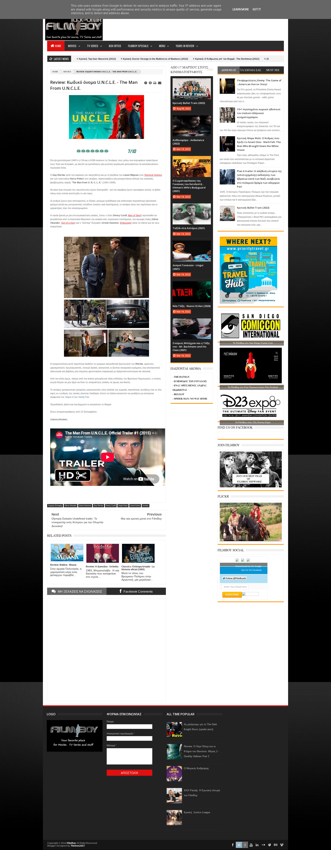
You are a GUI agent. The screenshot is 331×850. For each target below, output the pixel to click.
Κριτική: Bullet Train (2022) (253, 207)
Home (58, 46)
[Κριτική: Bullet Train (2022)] (192, 82)
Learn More (241, 9)
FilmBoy (71, 843)
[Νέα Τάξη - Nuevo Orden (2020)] (192, 285)
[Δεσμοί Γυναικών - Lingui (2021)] (192, 244)
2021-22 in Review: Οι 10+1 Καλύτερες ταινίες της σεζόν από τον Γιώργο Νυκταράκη (264, 59)
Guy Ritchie (98, 506)
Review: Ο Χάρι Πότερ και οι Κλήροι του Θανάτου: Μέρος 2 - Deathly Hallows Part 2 (201, 751)
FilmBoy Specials (138, 46)
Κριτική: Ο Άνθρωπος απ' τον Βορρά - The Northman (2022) (180, 59)
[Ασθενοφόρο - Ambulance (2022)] (192, 119)
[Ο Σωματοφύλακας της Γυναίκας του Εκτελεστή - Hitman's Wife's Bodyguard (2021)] (192, 160)
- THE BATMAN (181, 377)
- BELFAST (178, 394)
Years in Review (185, 46)
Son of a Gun (68, 223)
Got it (257, 9)
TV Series (92, 46)
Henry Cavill (111, 506)
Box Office (115, 46)
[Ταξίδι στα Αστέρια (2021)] (192, 207)
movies (67, 72)
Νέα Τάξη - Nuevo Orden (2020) (192, 306)
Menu (162, 46)
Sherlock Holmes (153, 175)
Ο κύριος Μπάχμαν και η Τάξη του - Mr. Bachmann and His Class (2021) (191, 346)
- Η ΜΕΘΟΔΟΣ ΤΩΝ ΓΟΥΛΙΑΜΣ (190, 381)
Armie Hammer (85, 506)
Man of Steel (134, 215)
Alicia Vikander (70, 506)
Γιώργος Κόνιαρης (55, 506)
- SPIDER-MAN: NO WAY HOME (190, 398)
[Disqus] (106, 649)
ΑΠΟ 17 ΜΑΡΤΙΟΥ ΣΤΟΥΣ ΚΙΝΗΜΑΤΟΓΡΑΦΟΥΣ (189, 69)
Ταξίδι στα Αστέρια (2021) (189, 228)
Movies (72, 46)
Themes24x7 (78, 845)
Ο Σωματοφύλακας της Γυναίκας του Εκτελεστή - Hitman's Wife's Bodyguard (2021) (189, 186)
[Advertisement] (214, 26)
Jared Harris (135, 506)
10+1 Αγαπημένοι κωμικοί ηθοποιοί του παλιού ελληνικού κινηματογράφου (258, 113)
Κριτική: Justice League (197, 812)
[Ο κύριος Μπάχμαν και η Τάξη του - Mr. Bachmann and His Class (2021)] (192, 322)
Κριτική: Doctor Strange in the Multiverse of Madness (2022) (108, 59)
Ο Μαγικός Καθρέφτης (196, 768)
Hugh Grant (123, 506)
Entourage (125, 223)
